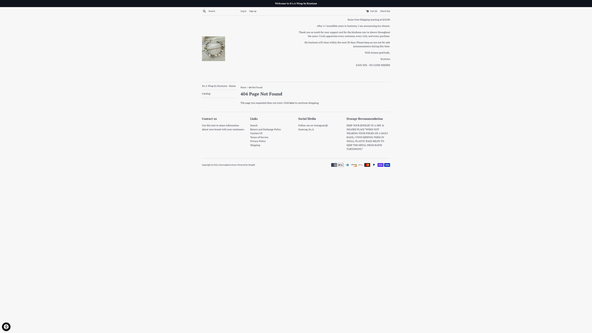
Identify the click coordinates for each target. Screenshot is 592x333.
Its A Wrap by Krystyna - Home (219, 86)
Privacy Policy (258, 141)
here (292, 103)
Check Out (385, 11)
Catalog (206, 93)
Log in (243, 11)
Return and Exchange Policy (265, 129)
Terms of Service (259, 137)
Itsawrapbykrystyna (228, 165)
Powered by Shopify (246, 165)
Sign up (252, 11)
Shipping (255, 145)
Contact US (256, 133)
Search (253, 125)
